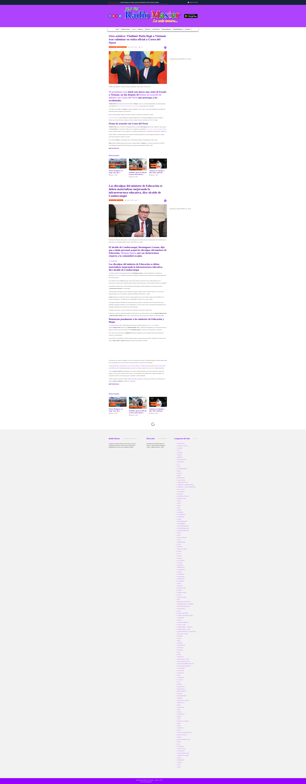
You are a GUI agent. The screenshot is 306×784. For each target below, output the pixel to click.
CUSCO (179, 544)
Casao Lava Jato (181, 489)
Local (133, 29)
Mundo (178, 705)
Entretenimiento (181, 576)
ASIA (178, 466)
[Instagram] (116, 16)
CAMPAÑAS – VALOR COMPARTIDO (186, 487)
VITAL (179, 764)
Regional (140, 29)
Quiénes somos (125, 29)
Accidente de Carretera (182, 445)
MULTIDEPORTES (181, 695)
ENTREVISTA (180, 578)
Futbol (178, 611)
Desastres (179, 551)
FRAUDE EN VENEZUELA (184, 601)
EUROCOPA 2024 (181, 588)
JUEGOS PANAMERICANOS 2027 (185, 663)
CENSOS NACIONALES (183, 496)
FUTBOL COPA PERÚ (182, 613)
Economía (179, 555)
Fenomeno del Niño (181, 597)
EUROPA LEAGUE (181, 592)
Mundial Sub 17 (181, 702)
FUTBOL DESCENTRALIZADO (185, 615)
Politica (179, 730)
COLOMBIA (154, 164)
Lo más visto (180, 679)
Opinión (179, 716)
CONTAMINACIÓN (182, 521)
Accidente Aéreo (181, 443)
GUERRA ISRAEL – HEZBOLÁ (184, 627)
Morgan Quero (128, 253)
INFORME (179, 643)
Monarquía (179, 693)
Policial (179, 725)
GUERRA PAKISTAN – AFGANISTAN (186, 631)
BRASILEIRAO (181, 477)
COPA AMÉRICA (181, 523)
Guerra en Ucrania (181, 624)
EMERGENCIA (181, 567)
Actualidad (113, 47)
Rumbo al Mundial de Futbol (183, 739)
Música (178, 709)
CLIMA (179, 510)
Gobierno (179, 620)
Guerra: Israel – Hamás (182, 633)
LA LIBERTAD (180, 668)
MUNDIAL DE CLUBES (183, 700)
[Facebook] (110, 16)
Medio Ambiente (181, 689)
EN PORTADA (180, 574)
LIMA (178, 675)
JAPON (179, 654)
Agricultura (179, 452)
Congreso (179, 519)
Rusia (142, 103)
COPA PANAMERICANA (183, 528)
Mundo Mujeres (180, 707)
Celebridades (180, 494)
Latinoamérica (180, 672)
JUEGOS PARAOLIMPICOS (184, 666)
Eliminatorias (180, 565)
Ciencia (179, 505)
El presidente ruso (118, 92)
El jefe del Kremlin (113, 117)
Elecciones (179, 562)
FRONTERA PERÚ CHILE (183, 606)
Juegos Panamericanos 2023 (183, 661)
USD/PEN (182, 59)
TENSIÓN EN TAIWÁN (183, 755)
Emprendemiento (181, 569)
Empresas (179, 572)
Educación (134, 168)
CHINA (179, 503)
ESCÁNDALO (180, 581)
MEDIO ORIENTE (181, 691)
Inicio (117, 29)
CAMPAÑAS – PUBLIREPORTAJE (185, 484)
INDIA (178, 640)
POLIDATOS (180, 728)
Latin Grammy (180, 670)
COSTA (179, 533)
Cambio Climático (116, 164)
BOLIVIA (179, 473)
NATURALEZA (181, 714)
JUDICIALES (180, 656)
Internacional (156, 29)
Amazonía (179, 455)
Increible (179, 638)
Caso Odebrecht (180, 491)
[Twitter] (120, 16)
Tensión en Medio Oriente (183, 753)
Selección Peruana (181, 748)
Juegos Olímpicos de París (183, 659)
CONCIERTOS (180, 516)
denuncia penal (150, 325)
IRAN (178, 652)
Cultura (179, 539)
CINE (178, 507)
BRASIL (179, 475)
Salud (178, 744)
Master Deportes (166, 29)
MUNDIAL (180, 698)
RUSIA (179, 741)
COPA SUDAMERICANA (183, 530)
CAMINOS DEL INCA (182, 482)
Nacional (147, 29)
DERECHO (180, 546)
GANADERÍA (180, 617)
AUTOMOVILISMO (182, 468)
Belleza (179, 471)
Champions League (181, 498)
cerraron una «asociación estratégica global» (156, 129)
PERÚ (178, 718)
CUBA (178, 535)
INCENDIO (180, 636)
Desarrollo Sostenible (182, 549)
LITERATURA (180, 677)
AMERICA (179, 457)
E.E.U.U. (179, 553)
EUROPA (179, 590)
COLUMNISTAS (181, 514)
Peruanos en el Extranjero (183, 721)
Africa (178, 450)
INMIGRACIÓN (181, 645)
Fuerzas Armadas (181, 608)
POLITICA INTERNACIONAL (184, 732)
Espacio (179, 583)
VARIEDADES (180, 760)
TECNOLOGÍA (181, 750)
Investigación (180, 650)
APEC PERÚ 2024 (181, 459)
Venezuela (179, 762)
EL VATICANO (180, 560)
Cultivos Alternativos (182, 537)
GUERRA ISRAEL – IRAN (183, 629)
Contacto (187, 29)
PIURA (179, 723)
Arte (178, 464)
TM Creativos (155, 781)
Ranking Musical (178, 29)
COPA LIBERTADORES (183, 526)
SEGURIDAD (180, 746)
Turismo (179, 757)
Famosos (179, 594)
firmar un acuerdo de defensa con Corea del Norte (128, 106)
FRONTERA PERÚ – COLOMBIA (185, 604)
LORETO (179, 684)
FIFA (178, 599)
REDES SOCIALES (182, 734)
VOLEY (179, 767)
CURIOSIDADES (181, 542)
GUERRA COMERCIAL (183, 622)
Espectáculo (180, 585)
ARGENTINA (180, 461)
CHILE (179, 500)
